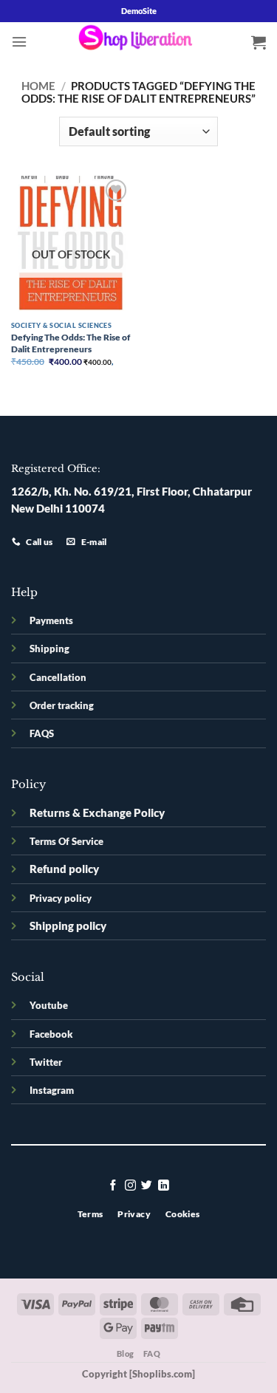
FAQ (152, 1353)
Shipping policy (68, 926)
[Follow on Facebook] (113, 1186)
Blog (125, 1353)
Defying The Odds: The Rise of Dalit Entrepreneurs (70, 343)
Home (38, 86)
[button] (19, 41)
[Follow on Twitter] (146, 1186)
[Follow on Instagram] (130, 1186)
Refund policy (64, 869)
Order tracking (62, 705)
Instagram (52, 1090)
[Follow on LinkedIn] (163, 1186)
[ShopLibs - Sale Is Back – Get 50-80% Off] (139, 41)
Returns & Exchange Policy (97, 813)
